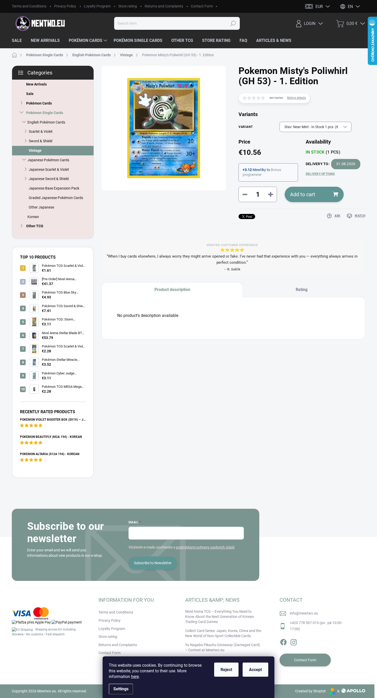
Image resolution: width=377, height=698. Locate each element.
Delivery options (320, 174)
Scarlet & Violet (41, 131)
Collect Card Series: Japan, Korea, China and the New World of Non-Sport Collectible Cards (223, 633)
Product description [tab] (172, 289)
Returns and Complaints (164, 6)
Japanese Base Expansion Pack (54, 188)
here (135, 676)
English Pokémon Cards (46, 122)
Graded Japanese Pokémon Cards (56, 198)
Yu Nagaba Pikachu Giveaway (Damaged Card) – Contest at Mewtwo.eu (222, 647)
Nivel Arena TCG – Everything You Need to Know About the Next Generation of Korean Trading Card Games (219, 616)
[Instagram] (293, 641)
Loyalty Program (97, 6)
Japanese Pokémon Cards (48, 160)
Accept (255, 669)
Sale (30, 94)
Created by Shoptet (310, 691)
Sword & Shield (40, 141)
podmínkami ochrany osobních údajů (205, 547)
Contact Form (202, 6)
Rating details (296, 98)
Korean (33, 217)
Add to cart (302, 194)
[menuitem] (19, 40)
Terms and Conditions (29, 6)
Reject (226, 669)
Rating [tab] (301, 289)
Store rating (127, 6)
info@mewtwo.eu (304, 613)
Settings (120, 688)
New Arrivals (36, 84)
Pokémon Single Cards (44, 113)
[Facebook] (283, 641)
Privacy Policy (65, 6)
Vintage (35, 150)
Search (233, 23)
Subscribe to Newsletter (153, 563)
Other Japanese (41, 207)
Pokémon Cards (39, 103)
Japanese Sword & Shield (49, 179)
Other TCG (34, 226)
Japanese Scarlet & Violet (49, 169)
